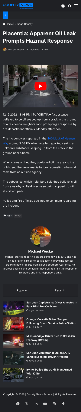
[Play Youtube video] (40, 86)
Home (9, 23)
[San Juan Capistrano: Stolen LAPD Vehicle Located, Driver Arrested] (13, 358)
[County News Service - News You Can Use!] (18, 6)
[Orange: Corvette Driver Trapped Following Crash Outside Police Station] (13, 324)
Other (18, 215)
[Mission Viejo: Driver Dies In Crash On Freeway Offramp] (13, 341)
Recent (59, 290)
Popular (22, 290)
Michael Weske (16, 49)
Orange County (24, 23)
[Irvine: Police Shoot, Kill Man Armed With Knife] (13, 375)
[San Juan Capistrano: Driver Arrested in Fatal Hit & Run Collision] (13, 308)
